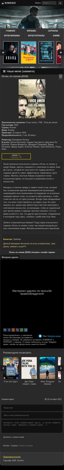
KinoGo (6, 446)
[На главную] (8, 3)
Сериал (14, 446)
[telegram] (26, 330)
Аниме (56, 36)
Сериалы (53, 31)
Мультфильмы (12, 36)
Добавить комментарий (13, 437)
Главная (10, 31)
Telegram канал (54, 336)
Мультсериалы (36, 36)
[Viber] (17, 330)
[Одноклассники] (13, 330)
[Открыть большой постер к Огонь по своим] (32, 98)
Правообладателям (12, 457)
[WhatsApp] (21, 330)
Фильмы (31, 31)
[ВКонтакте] (5, 330)
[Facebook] (9, 330)
